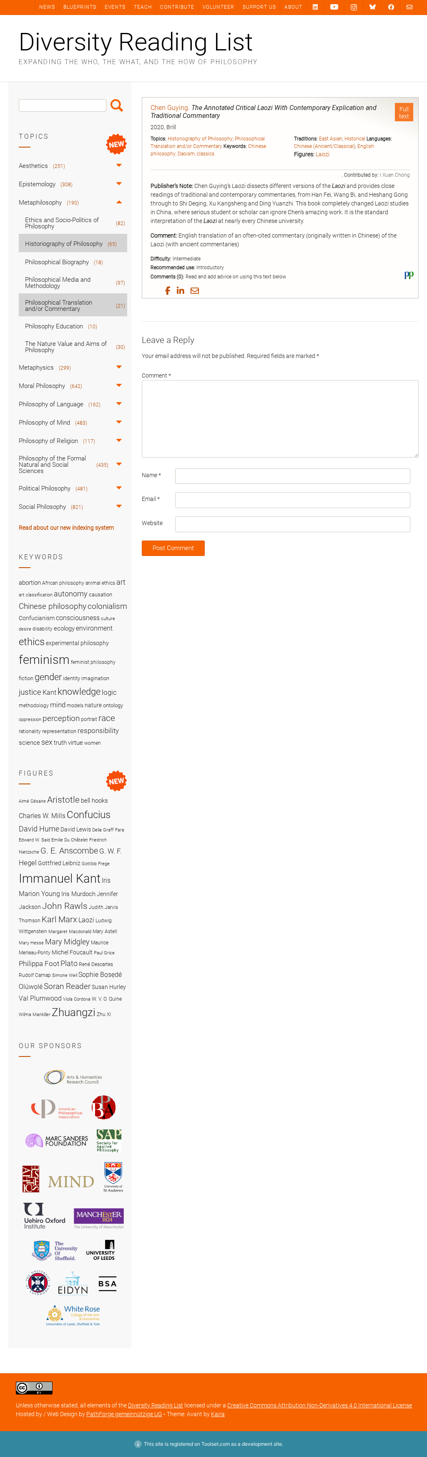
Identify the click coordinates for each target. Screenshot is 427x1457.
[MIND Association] (71, 1193)
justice (30, 692)
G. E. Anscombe (69, 851)
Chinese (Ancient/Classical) (324, 146)
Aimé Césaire (32, 801)
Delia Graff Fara (108, 830)
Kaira (218, 1414)
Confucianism (37, 618)
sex (47, 742)
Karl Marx (59, 919)
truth (60, 742)
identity (71, 678)
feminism (44, 660)
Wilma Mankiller (34, 1014)
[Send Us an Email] (409, 7)
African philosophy (63, 583)
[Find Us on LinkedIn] (315, 7)
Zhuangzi (73, 1012)
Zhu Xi (104, 1014)
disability (43, 629)
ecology (64, 628)
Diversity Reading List (136, 42)
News (47, 7)
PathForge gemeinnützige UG (124, 1414)
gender (48, 676)
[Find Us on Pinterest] (334, 7)
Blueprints (79, 7)
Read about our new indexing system (66, 527)
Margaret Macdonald (69, 931)
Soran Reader (67, 986)
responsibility (98, 730)
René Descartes (96, 964)
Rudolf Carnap (35, 975)
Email (151, 499)
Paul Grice (104, 953)
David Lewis (75, 829)
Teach (143, 7)
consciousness (78, 618)
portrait (89, 719)
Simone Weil (64, 975)
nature (93, 705)
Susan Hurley (109, 987)
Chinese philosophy (52, 606)
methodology (34, 705)
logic (109, 692)
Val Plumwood (40, 998)
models (75, 705)
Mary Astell (105, 931)
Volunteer (218, 7)
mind (57, 705)
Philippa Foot (39, 963)
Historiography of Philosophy (200, 139)
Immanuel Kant (59, 878)
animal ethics (100, 583)
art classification (36, 595)
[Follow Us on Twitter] (372, 7)
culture (108, 618)
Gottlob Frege (96, 863)
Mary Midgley (67, 941)
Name (151, 475)
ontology (113, 705)
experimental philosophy (77, 643)
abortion (30, 582)
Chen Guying (169, 108)
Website (152, 523)
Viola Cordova (76, 999)
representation (59, 731)
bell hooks (94, 800)
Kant (49, 692)
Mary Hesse (31, 943)
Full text (404, 113)
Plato (69, 963)
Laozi (322, 154)
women (92, 743)
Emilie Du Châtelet (69, 840)
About (293, 7)
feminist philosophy (93, 662)
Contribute (177, 7)
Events (115, 7)
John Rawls (65, 906)
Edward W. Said (34, 840)
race (106, 718)
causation (100, 594)
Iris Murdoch (78, 894)
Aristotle (63, 799)
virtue (75, 742)
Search (117, 105)
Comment (156, 375)
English (365, 146)
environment (94, 628)
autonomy (71, 594)
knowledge (79, 691)
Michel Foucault (72, 952)
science (29, 742)
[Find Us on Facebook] (391, 7)
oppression (30, 719)
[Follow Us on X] (353, 7)
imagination (95, 678)
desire (25, 629)
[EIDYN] (73, 1296)
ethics (32, 642)
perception (61, 718)
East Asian (330, 139)
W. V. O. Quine (107, 999)
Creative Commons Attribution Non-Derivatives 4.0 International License (319, 1405)
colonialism (107, 606)
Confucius (89, 815)
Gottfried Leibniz (59, 863)
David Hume (39, 828)
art (121, 582)
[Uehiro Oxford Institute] (44, 1230)
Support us (259, 7)
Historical (354, 139)
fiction (26, 678)
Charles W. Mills (42, 816)
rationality (30, 731)
